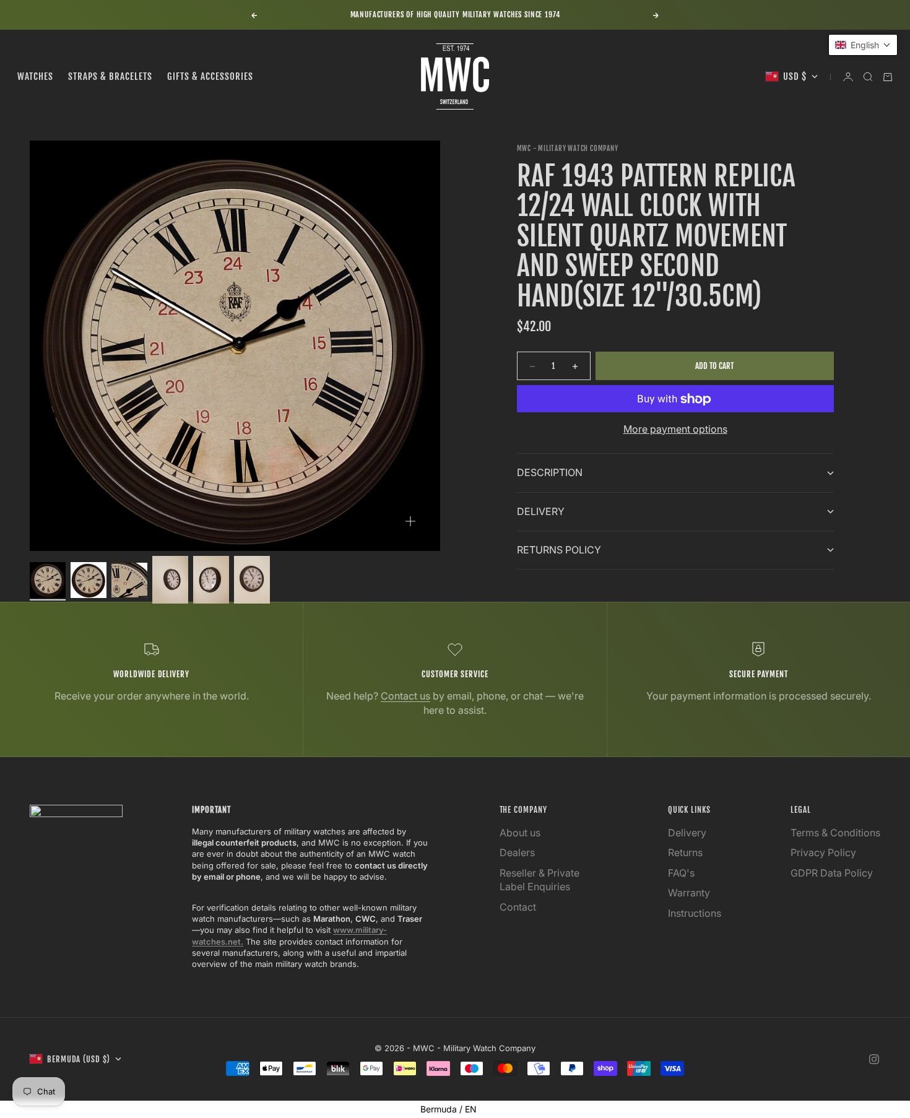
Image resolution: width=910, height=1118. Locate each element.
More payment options (675, 429)
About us (520, 832)
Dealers (517, 852)
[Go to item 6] (252, 580)
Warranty (689, 892)
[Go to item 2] (88, 580)
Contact (518, 907)
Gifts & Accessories (210, 76)
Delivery (687, 832)
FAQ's (681, 873)
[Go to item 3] (129, 580)
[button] (863, 45)
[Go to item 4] (170, 580)
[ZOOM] (410, 521)
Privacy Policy (823, 852)
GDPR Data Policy (832, 873)
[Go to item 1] (48, 580)
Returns (685, 852)
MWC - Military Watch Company (567, 148)
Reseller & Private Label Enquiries (539, 880)
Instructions (694, 913)
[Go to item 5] (211, 580)
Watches (35, 76)
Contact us (405, 696)
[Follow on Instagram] (874, 1059)
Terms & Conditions (835, 832)
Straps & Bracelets (110, 76)
